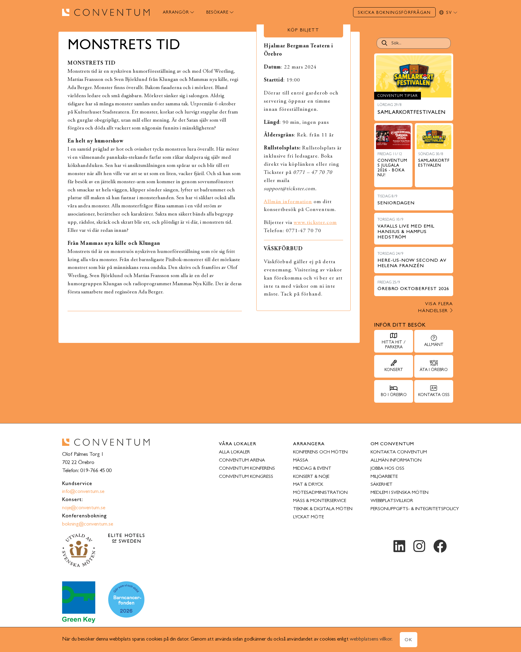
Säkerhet (382, 484)
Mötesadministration (320, 493)
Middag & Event (312, 468)
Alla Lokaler (234, 452)
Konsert (393, 370)
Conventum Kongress (246, 477)
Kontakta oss (434, 395)
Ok (408, 640)
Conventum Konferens (247, 468)
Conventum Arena (242, 460)
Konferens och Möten (320, 452)
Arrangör (176, 13)
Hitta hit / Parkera (394, 345)
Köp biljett (303, 30)
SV (449, 13)
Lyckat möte (308, 517)
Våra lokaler (237, 444)
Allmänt (434, 345)
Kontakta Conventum (399, 452)
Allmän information (288, 202)
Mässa (300, 460)
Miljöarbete (384, 477)
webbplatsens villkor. (371, 639)
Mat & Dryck (308, 484)
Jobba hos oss (387, 468)
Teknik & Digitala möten (322, 509)
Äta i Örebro (434, 370)
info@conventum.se (83, 492)
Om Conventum (392, 444)
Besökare (217, 13)
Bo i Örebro (394, 395)
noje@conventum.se (83, 508)
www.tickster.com (315, 222)
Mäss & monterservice (319, 501)
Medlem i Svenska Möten (399, 493)
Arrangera (309, 444)
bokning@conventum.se (87, 524)
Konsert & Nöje (311, 477)
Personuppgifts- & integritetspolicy (415, 509)
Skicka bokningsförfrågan (394, 13)
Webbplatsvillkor (392, 501)
